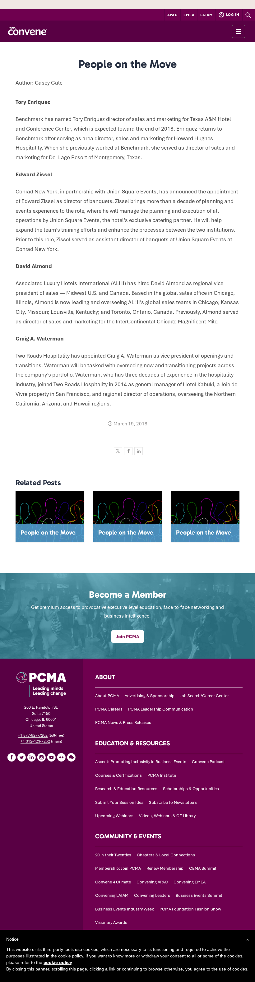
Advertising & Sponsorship (149, 695)
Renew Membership (164, 868)
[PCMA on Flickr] (61, 757)
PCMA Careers (109, 709)
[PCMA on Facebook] (11, 757)
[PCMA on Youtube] (51, 757)
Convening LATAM (111, 895)
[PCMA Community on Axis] (71, 757)
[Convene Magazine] (27, 31)
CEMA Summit (202, 868)
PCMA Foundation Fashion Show (190, 909)
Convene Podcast (208, 761)
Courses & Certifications (118, 775)
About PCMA (107, 695)
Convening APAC (152, 882)
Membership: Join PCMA (118, 868)
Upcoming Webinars (114, 815)
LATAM (206, 15)
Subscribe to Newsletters (173, 802)
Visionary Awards (111, 922)
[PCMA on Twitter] (21, 757)
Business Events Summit (199, 895)
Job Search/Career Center (204, 695)
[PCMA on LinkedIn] (31, 757)
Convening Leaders (152, 895)
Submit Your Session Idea (119, 802)
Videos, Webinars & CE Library (167, 815)
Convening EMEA (190, 882)
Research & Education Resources (126, 788)
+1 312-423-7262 (35, 741)
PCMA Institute (161, 775)
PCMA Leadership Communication (160, 709)
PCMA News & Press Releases (123, 722)
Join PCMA (127, 636)
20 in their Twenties (113, 855)
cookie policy (58, 962)
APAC (172, 15)
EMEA (188, 15)
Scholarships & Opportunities (191, 788)
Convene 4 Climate (113, 882)
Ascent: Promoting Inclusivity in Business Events (140, 761)
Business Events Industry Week (124, 909)
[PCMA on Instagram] (41, 757)
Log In (232, 14)
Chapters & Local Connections (166, 855)
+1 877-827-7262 (33, 735)
